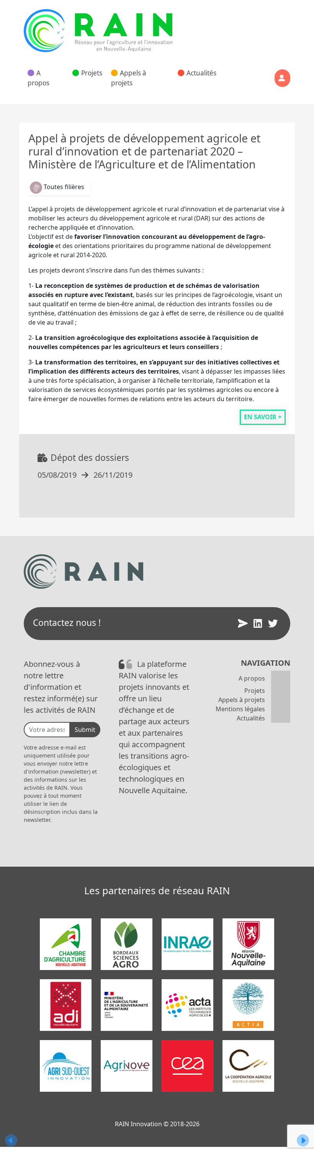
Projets (91, 73)
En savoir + (262, 417)
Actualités (201, 73)
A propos (38, 78)
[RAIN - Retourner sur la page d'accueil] (98, 30)
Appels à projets (128, 78)
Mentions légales (240, 709)
